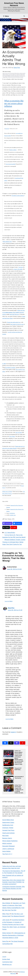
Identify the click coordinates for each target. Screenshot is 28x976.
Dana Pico (11, 608)
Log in (4, 956)
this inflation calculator (10, 367)
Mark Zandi (7, 128)
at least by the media (17, 269)
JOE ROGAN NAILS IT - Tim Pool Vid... (19, 777)
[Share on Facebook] (5, 743)
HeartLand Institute (8, 833)
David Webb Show (8, 820)
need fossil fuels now (14, 314)
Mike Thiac (5, 914)
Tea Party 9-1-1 (7, 854)
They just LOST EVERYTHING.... (18, 768)
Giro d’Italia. (12, 436)
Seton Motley (6, 851)
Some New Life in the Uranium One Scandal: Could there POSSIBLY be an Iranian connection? (13, 882)
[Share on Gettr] (22, 743)
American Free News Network (14, 4)
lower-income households (10, 164)
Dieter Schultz (6, 933)
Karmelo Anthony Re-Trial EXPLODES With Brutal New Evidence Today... (19, 761)
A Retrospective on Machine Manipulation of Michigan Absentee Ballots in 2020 (13, 935)
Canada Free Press (8, 830)
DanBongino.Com (7, 825)
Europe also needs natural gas (13, 322)
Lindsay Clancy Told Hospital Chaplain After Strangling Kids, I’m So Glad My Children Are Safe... (19, 786)
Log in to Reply (9, 601)
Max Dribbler (6, 903)
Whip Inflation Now (7, 241)
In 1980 (4, 363)
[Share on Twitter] (11, 743)
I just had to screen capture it (17, 195)
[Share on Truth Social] (16, 743)
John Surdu (5, 920)
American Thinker (7, 827)
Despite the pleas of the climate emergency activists (13, 312)
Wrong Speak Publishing (9, 841)
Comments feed (7, 962)
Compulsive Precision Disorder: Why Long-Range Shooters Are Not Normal (13, 888)
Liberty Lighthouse (8, 848)
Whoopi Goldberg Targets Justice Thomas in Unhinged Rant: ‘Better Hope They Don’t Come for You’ (13, 542)
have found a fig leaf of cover (17, 324)
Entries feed (6, 959)
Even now (20, 267)
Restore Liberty (7, 838)
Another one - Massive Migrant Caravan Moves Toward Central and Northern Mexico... (18, 752)
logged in (13, 732)
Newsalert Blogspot (8, 846)
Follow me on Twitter (7, 491)
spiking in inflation (13, 149)
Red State (5, 835)
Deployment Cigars (8, 822)
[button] (24, 16)
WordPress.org (7, 964)
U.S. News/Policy (9, 532)
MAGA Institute (7, 843)
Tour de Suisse (18, 432)
